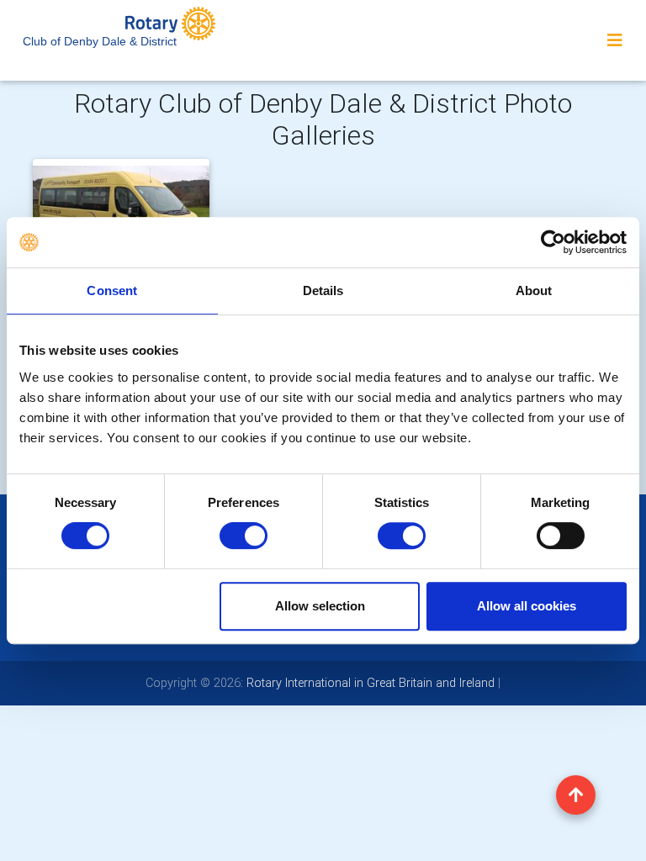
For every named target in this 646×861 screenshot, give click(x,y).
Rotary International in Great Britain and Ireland (369, 682)
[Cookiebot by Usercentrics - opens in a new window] (553, 242)
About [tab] (534, 290)
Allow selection (320, 606)
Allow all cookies (526, 606)
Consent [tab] (112, 290)
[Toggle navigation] (615, 40)
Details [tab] (323, 290)
